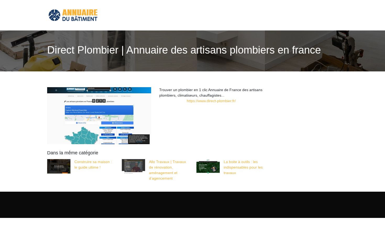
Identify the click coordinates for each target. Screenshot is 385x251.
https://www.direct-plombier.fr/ (211, 101)
